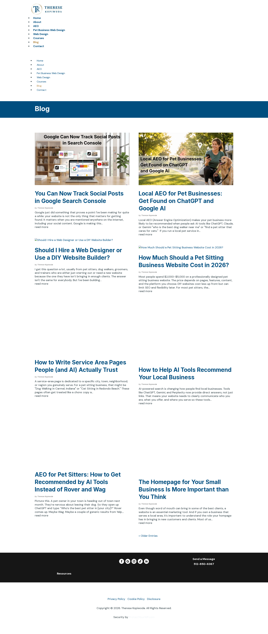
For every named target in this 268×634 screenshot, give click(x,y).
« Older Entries (148, 536)
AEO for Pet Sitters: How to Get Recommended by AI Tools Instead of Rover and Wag (78, 482)
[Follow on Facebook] (121, 561)
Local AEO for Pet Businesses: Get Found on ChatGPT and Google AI (180, 201)
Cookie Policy (136, 599)
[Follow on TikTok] (140, 561)
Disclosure (153, 599)
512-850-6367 (204, 564)
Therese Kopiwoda (45, 208)
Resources (64, 573)
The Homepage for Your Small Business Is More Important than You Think (184, 489)
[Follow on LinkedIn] (146, 561)
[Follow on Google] (127, 561)
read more (41, 227)
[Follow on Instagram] (134, 561)
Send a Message (204, 559)
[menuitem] (37, 18)
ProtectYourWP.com (142, 617)
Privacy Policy (116, 599)
